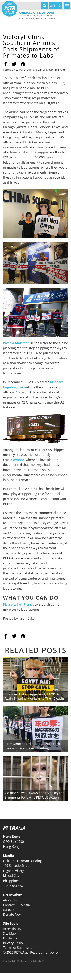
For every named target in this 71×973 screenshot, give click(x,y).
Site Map (9, 933)
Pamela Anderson (16, 343)
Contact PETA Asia (16, 905)
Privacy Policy (13, 943)
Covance (17, 460)
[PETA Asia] (9, 9)
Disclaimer (11, 938)
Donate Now (12, 914)
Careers (9, 910)
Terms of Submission (18, 947)
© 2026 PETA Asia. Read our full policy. (31, 952)
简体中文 (55, 5)
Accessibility (12, 929)
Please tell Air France (18, 604)
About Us (10, 900)
